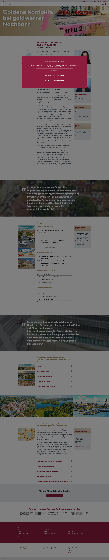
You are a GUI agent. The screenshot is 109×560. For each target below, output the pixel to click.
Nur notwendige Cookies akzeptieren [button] (54, 80)
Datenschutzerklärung (73, 85)
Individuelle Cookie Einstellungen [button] (54, 75)
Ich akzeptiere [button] (54, 70)
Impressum (81, 85)
